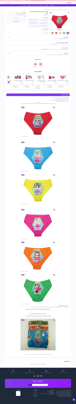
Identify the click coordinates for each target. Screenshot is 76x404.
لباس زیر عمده (65, 9)
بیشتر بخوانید (46, 33)
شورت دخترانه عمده (59, 9)
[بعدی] (9, 82)
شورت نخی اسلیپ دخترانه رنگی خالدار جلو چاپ (50, 9)
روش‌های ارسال (35, 395)
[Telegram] (38, 376)
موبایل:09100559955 (51, 392)
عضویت (30, 384)
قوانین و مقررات (35, 396)
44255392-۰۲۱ (49, 391)
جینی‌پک (69, 9)
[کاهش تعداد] (20, 19)
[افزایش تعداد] (13, 19)
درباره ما (36, 391)
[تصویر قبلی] (51, 21)
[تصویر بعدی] (68, 21)
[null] (12, 393)
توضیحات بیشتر (9, 53)
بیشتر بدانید (9, 37)
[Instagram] (41, 376)
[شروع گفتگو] (73, 399)
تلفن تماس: (52, 391)
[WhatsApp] (35, 376)
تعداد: (24, 16)
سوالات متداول (35, 392)
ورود (8, 2)
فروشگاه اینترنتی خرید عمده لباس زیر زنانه (36, 354)
